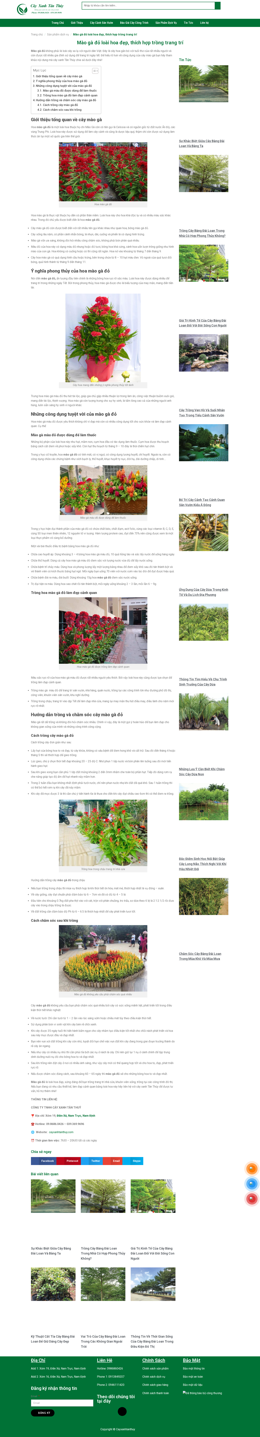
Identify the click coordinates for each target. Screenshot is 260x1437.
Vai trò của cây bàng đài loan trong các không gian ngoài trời (103, 1342)
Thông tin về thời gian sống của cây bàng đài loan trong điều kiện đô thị (152, 1342)
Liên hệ (204, 22)
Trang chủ (37, 34)
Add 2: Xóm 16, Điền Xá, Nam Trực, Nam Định (58, 1376)
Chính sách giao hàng (155, 1385)
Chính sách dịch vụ (153, 1376)
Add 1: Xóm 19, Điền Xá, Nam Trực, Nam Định (58, 1368)
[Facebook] (101, 1411)
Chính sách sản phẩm (155, 1368)
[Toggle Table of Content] (93, 71)
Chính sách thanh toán (155, 1393)
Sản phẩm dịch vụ (58, 34)
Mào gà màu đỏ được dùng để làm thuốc (70, 90)
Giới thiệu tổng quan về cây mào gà (59, 76)
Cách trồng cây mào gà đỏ (60, 105)
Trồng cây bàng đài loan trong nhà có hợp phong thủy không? (103, 1254)
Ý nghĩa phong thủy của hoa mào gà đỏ (61, 81)
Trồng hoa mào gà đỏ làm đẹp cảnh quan (70, 95)
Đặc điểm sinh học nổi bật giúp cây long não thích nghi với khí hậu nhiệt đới (202, 864)
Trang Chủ (57, 22)
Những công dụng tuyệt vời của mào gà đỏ (64, 86)
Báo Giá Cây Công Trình (134, 22)
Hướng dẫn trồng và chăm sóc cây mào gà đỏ (66, 100)
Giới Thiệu (77, 22)
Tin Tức (188, 22)
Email (34, 1396)
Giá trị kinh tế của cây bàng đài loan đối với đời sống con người (152, 1254)
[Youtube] (111, 1411)
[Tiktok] (122, 1411)
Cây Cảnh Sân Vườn (101, 22)
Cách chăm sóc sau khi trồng (62, 109)
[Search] (217, 5)
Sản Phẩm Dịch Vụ (166, 22)
